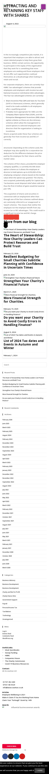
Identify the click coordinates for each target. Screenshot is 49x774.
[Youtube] (22, 756)
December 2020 (8, 552)
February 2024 (7, 439)
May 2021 (6, 536)
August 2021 (7, 525)
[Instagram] (11, 756)
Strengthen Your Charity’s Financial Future (17, 390)
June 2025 (6, 423)
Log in (5, 631)
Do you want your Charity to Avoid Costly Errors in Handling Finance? (23, 321)
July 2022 (5, 490)
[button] (43, 6)
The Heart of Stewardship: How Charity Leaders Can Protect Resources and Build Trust (24, 240)
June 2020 (6, 564)
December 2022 (8, 474)
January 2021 (7, 548)
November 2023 (8, 447)
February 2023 (7, 466)
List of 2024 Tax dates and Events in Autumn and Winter (24, 344)
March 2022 (6, 505)
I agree (40, 770)
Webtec (29, 750)
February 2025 (7, 431)
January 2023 (7, 470)
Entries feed (7, 634)
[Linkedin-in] (16, 756)
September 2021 (8, 521)
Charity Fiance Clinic (9, 596)
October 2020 (7, 556)
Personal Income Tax (10, 608)
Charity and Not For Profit (11, 592)
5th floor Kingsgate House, (13, 674)
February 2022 (7, 509)
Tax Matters (7, 611)
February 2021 (7, 544)
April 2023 (6, 459)
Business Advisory (9, 580)
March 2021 (6, 540)
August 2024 (7, 435)
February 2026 (7, 420)
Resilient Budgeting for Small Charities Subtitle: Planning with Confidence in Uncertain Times (23, 261)
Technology (7, 615)
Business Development (11, 584)
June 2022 (6, 494)
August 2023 (7, 455)
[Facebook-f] (5, 756)
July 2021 (5, 529)
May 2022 (6, 497)
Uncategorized (8, 619)
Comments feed (8, 636)
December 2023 (8, 443)
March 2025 (6, 427)
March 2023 (6, 462)
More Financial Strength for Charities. (22, 300)
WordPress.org (8, 638)
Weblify (21, 750)
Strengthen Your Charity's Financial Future (24, 282)
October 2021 (7, 517)
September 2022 (8, 482)
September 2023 (8, 451)
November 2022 (8, 478)
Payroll (5, 604)
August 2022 (7, 486)
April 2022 (6, 501)
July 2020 (5, 560)
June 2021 (6, 533)
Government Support (10, 600)
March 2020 (6, 568)
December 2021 (8, 513)
